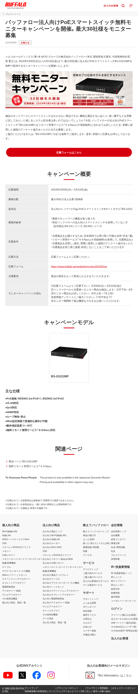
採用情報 (115, 559)
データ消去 (48, 618)
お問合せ (87, 618)
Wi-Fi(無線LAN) (9, 531)
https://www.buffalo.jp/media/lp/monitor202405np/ (79, 266)
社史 (113, 551)
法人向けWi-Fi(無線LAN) (54, 535)
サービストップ (90, 569)
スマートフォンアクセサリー (16, 578)
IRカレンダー (117, 584)
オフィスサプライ (51, 610)
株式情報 (115, 596)
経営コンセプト (118, 539)
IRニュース (116, 577)
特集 (85, 551)
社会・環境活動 (118, 547)
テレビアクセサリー (12, 594)
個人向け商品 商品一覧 (14, 602)
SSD (4, 543)
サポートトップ (90, 598)
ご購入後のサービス (92, 577)
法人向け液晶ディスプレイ (55, 574)
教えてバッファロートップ (96, 531)
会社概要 (115, 535)
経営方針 (115, 588)
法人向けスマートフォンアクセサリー (61, 590)
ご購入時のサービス (92, 573)
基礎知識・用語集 (91, 547)
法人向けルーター (51, 543)
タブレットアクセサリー (14, 582)
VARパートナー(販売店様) (123, 622)
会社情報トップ (118, 531)
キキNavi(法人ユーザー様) (123, 626)
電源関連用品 (8, 586)
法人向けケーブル (51, 578)
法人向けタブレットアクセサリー (59, 594)
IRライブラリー (118, 581)
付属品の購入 (89, 634)
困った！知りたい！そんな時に (97, 543)
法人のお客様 (119, 638)
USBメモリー (8, 555)
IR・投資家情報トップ (121, 573)
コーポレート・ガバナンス (123, 600)
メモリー (6, 551)
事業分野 (115, 543)
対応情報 (87, 610)
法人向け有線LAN (51, 539)
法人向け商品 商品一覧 (54, 622)
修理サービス (89, 614)
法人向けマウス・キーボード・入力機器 (61, 582)
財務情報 (115, 592)
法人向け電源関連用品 (53, 598)
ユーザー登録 (89, 630)
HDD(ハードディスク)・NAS (15, 539)
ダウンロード (89, 606)
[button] (69, 152)
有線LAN (6, 535)
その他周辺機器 (9, 598)
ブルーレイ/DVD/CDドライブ (16, 547)
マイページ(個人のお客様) (123, 614)
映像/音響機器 (9, 562)
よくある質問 (89, 602)
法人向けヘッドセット (53, 586)
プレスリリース (118, 555)
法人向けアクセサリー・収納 (56, 602)
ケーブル (6, 567)
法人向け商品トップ (52, 531)
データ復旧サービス (92, 584)
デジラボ (87, 555)
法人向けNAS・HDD (52, 547)
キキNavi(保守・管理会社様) (124, 630)
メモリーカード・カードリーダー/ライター (22, 559)
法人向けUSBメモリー (53, 562)
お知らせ (87, 626)
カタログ (87, 622)
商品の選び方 (89, 535)
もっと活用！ (89, 539)
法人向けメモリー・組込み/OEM (58, 559)
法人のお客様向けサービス (96, 581)
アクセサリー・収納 (11, 590)
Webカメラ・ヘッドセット (14, 574)
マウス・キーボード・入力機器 (16, 571)
